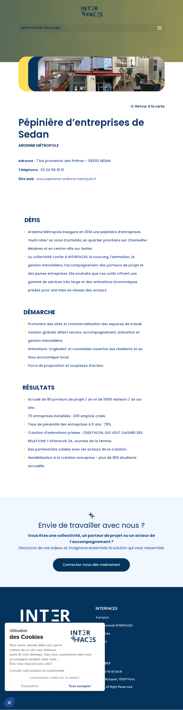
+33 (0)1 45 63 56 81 (109, 671)
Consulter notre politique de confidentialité (37, 670)
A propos (102, 617)
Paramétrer (29, 686)
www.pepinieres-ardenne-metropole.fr (66, 179)
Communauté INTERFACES (114, 625)
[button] (9, 702)
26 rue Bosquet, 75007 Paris (115, 679)
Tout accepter (80, 686)
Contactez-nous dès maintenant (91, 564)
